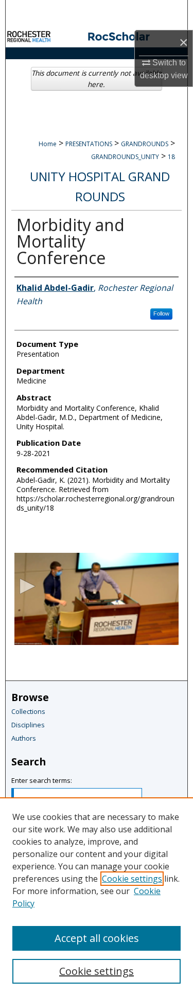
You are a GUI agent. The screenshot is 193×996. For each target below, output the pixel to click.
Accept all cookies (97, 938)
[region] (96, 896)
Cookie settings (132, 878)
